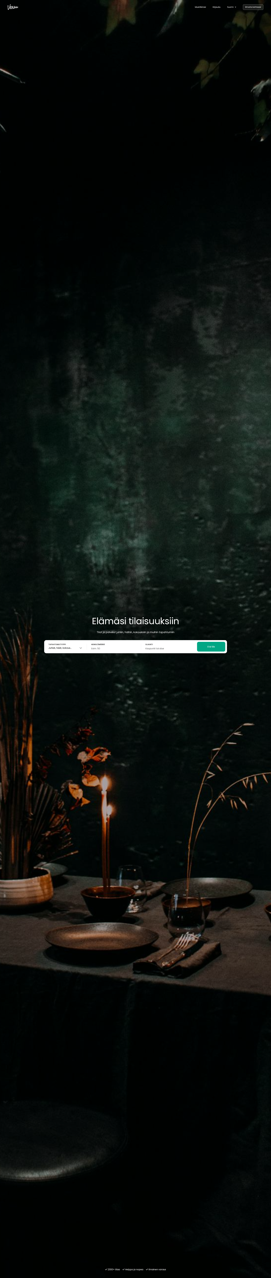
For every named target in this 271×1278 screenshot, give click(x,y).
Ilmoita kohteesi (253, 7)
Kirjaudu (216, 7)
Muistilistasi (200, 7)
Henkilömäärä (98, 644)
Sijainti (149, 644)
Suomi (230, 7)
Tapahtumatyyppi (57, 644)
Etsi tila (211, 646)
